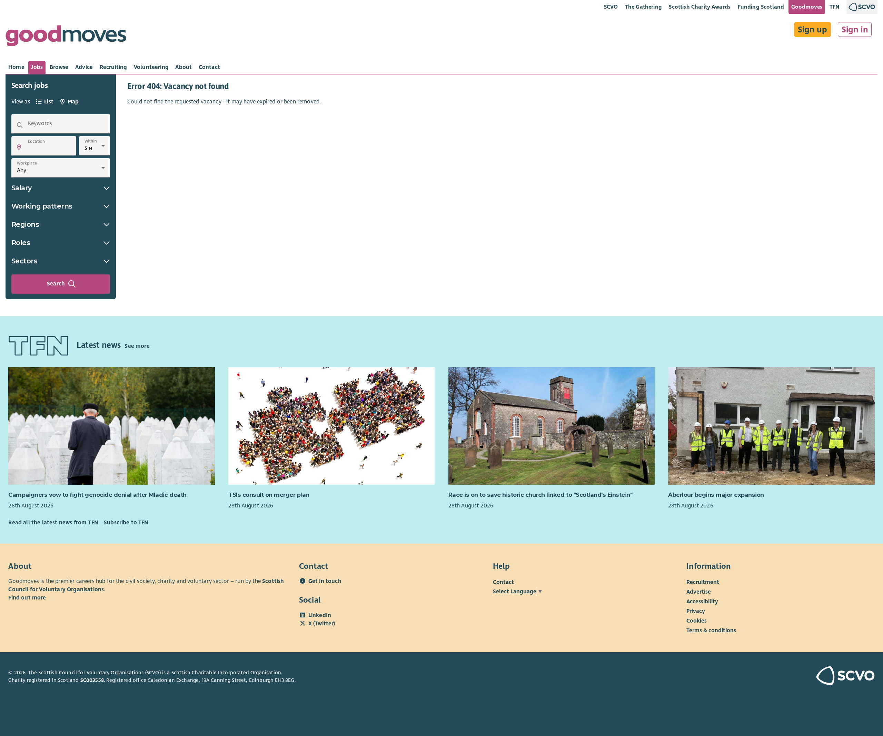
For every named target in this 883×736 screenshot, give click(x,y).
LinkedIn (319, 615)
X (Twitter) (321, 623)
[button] (19, 147)
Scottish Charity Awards (700, 6)
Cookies (696, 620)
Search (56, 283)
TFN (835, 6)
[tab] (16, 67)
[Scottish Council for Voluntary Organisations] (805, 676)
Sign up (812, 29)
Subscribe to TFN (126, 522)
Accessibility (702, 601)
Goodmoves (806, 6)
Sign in (855, 29)
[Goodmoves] (66, 37)
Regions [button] (25, 224)
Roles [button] (20, 243)
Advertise (698, 591)
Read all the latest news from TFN (53, 522)
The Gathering (643, 6)
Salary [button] (21, 188)
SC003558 (92, 680)
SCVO (611, 6)
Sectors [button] (24, 261)
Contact (503, 582)
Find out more (27, 597)
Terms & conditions (711, 630)
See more (137, 346)
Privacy (695, 611)
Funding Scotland (761, 6)
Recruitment (702, 582)
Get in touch (324, 581)
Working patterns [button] (41, 206)
